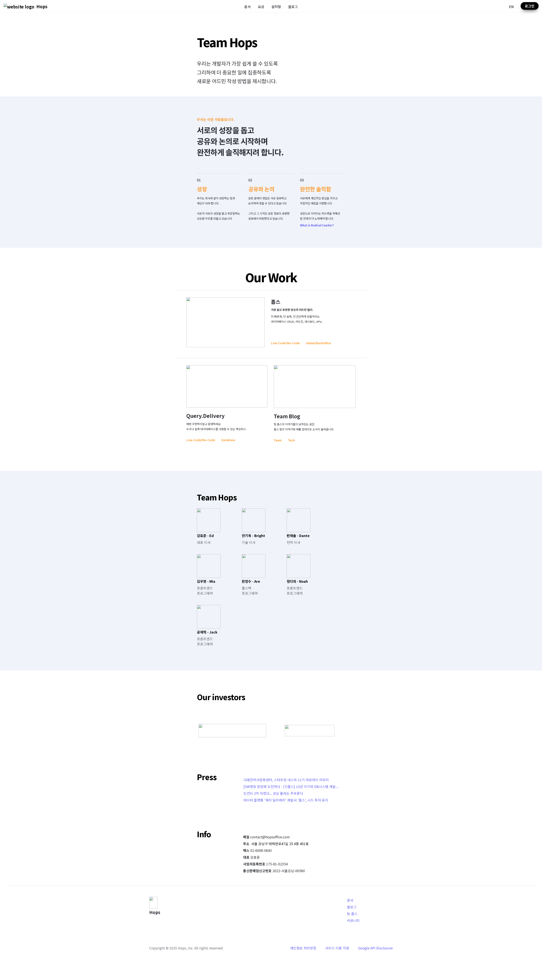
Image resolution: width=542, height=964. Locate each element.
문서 (247, 6)
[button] (19, 6)
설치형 (276, 6)
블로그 (293, 6)
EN (511, 6)
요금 (261, 6)
